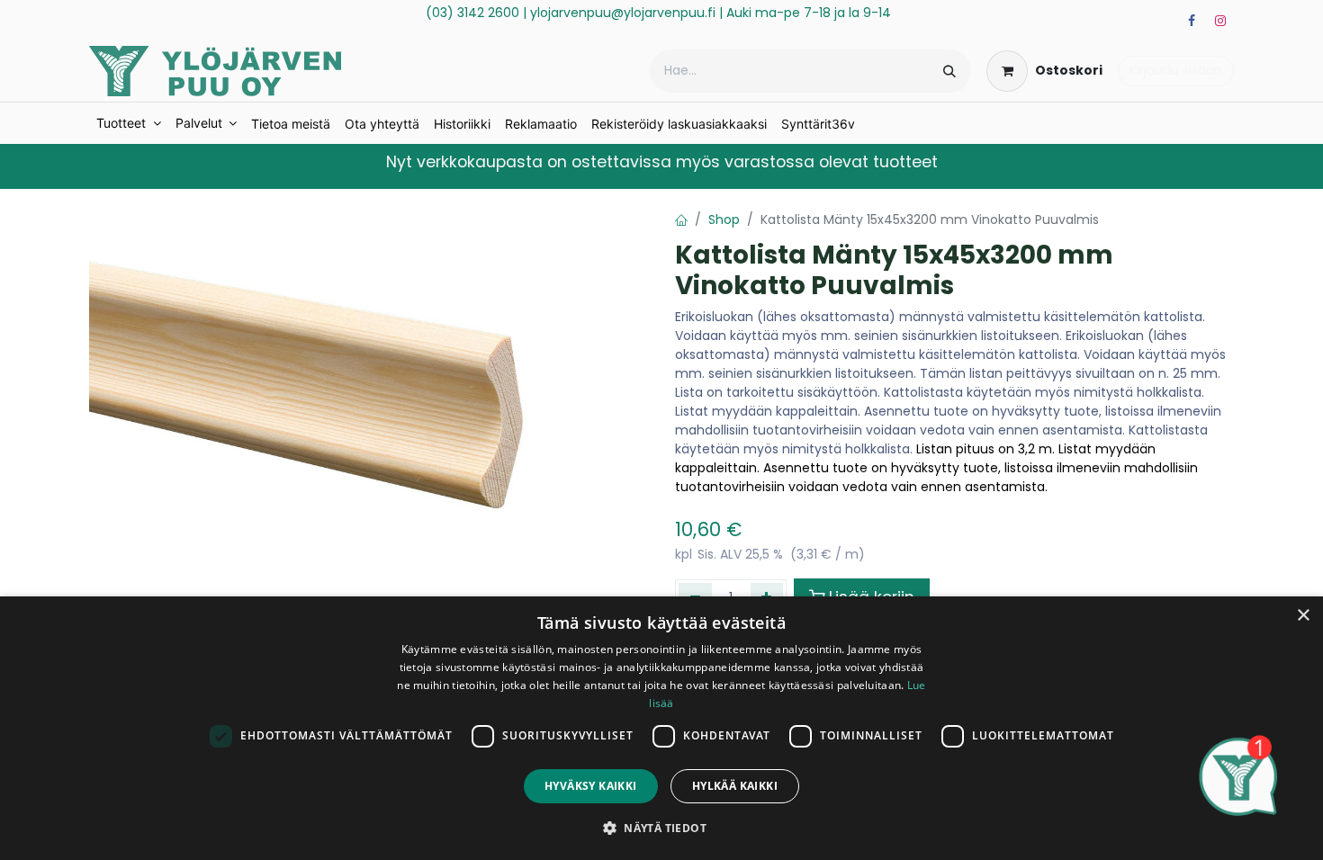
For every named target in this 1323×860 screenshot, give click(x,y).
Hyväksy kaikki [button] (590, 785)
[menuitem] (128, 123)
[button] (661, 827)
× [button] (1303, 616)
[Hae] (949, 71)
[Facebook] (1191, 20)
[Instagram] (1220, 20)
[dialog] (661, 728)
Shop (724, 219)
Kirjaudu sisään (1176, 70)
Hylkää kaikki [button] (735, 785)
